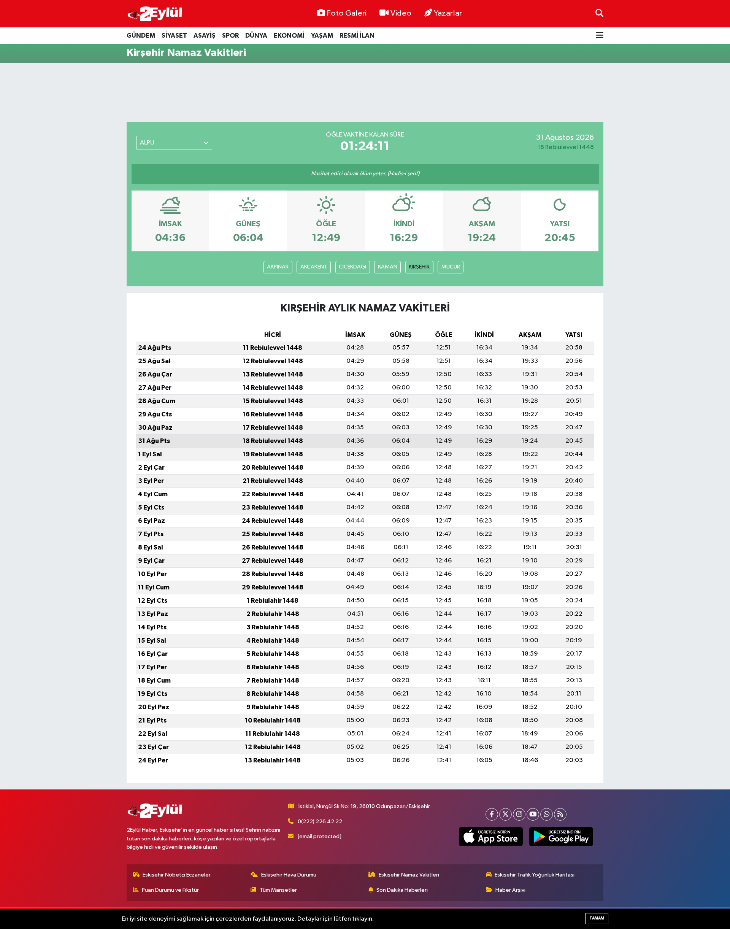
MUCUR (450, 267)
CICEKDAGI (352, 267)
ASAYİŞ (205, 35)
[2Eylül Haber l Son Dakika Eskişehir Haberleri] (155, 13)
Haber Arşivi (510, 890)
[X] (505, 814)
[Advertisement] (365, 92)
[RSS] (560, 814)
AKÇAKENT (313, 267)
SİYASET (174, 35)
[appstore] (491, 836)
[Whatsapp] (546, 814)
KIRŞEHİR (419, 267)
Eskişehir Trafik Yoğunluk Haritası (534, 875)
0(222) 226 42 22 (320, 821)
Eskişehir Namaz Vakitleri (409, 875)
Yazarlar (448, 13)
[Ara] (599, 13)
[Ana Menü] (599, 35)
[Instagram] (519, 814)
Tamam (596, 918)
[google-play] (561, 836)
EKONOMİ (289, 35)
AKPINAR (278, 267)
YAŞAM (322, 35)
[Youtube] (533, 814)
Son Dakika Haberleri (402, 890)
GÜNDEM (141, 35)
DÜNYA (256, 35)
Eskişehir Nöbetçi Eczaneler (177, 875)
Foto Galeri (347, 13)
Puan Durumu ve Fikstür (170, 890)
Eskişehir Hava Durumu (288, 875)
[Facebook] (492, 814)
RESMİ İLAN (357, 35)
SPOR (230, 35)
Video (400, 13)
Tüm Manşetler (278, 890)
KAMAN (387, 267)
